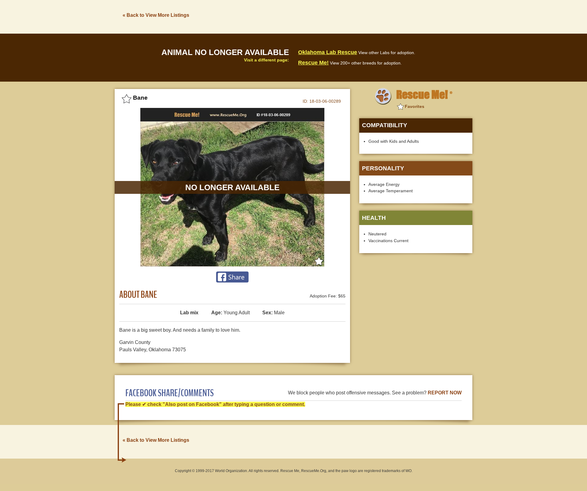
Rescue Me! (313, 63)
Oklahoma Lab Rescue (327, 52)
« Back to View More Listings (156, 15)
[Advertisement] (361, 16)
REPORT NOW (445, 392)
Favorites (414, 106)
